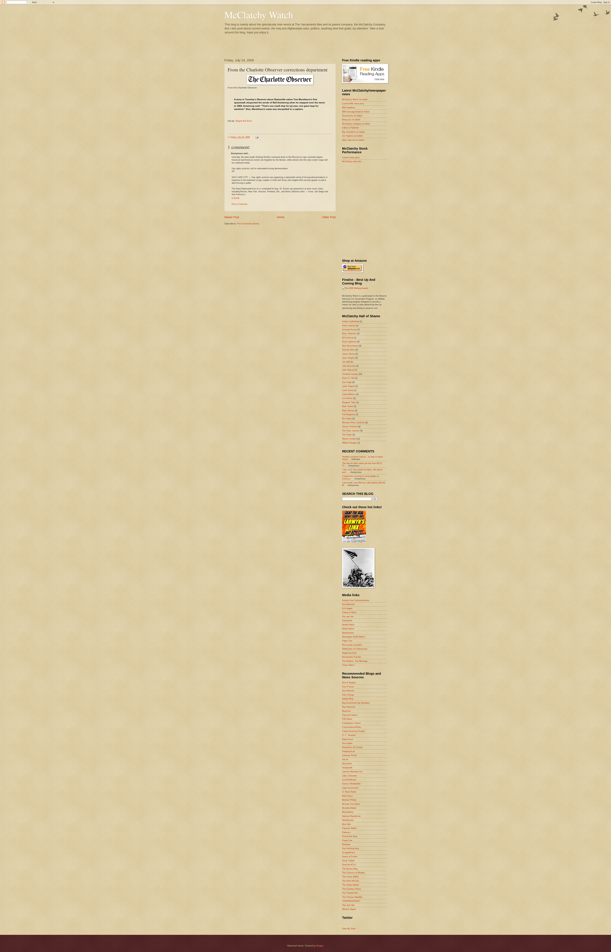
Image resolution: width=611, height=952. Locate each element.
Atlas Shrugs (348, 695)
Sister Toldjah (348, 860)
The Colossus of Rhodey (353, 873)
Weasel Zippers (349, 909)
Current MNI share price (353, 103)
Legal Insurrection (350, 788)
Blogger (319, 946)
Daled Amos (347, 739)
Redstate (346, 844)
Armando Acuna (349, 329)
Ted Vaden (347, 434)
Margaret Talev (349, 402)
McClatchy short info (351, 161)
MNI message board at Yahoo (355, 112)
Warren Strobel (349, 439)
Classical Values (349, 715)
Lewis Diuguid (348, 386)
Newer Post (231, 217)
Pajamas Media (349, 828)
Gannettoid (347, 620)
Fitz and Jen (348, 616)
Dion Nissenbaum (350, 346)
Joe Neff (346, 362)
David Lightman (349, 341)
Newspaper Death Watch (353, 637)
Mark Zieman (348, 410)
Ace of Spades (349, 682)
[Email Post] (257, 137)
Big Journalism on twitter (353, 132)
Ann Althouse (348, 690)
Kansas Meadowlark (351, 783)
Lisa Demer (347, 398)
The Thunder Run (350, 893)
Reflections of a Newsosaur (354, 649)
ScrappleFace (348, 852)
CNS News (347, 719)
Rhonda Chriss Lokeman (353, 422)
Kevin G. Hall (348, 378)
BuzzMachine (348, 604)
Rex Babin (347, 418)
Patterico (346, 832)
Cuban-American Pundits (353, 731)
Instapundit (347, 767)
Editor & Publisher (350, 128)
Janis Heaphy (348, 358)
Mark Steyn (347, 796)
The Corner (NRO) (350, 877)
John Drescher (348, 366)
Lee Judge (347, 382)
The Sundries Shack (351, 889)
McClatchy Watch (258, 14)
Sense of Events (350, 856)
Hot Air (345, 759)
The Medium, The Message (354, 661)
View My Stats (349, 928)
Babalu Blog (347, 699)
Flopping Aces (348, 751)
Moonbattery (348, 812)
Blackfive (346, 711)
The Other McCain (350, 881)
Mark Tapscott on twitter (353, 140)
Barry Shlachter (349, 333)
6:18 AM (235, 198)
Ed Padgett (347, 608)
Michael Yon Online (351, 804)
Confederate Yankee (351, 723)
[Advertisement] (366, 188)
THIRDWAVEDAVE (351, 901)
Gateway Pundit (349, 755)
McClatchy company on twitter (356, 124)
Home (280, 217)
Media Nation (348, 628)
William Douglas (349, 443)
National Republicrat (351, 816)
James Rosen (348, 354)
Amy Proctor (348, 686)
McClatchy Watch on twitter (355, 99)
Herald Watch (348, 624)
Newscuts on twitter (351, 119)
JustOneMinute (349, 780)
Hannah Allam (348, 350)
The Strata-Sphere (350, 885)
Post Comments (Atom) (248, 223)
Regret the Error (243, 121)
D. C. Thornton (349, 735)
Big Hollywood (348, 707)
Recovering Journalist (352, 645)
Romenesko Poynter (351, 657)
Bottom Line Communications (355, 600)
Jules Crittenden (349, 776)
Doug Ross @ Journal (352, 747)
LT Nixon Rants (349, 792)
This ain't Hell (348, 905)
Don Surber (347, 743)
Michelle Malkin (349, 808)
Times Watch (348, 665)
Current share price (351, 157)
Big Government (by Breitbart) (356, 703)
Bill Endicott (347, 337)
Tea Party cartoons (351, 430)
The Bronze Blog (350, 869)
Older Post (329, 217)
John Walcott (348, 370)
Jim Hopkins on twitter (352, 136)
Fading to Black (349, 612)
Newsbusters (348, 633)
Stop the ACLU (349, 864)
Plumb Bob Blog (349, 836)
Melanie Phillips (349, 800)
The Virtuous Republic (352, 897)
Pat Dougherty (348, 414)
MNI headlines (348, 107)
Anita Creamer (348, 325)
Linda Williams (348, 394)
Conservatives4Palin (351, 727)
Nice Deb (346, 824)
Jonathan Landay (350, 374)
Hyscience (347, 763)
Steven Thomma (349, 426)
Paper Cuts (347, 641)
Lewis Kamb (347, 390)
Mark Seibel (347, 406)
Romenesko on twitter (352, 115)
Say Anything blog (350, 848)
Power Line (347, 840)
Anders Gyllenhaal (350, 321)
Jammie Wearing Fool (352, 771)
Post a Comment (239, 204)
